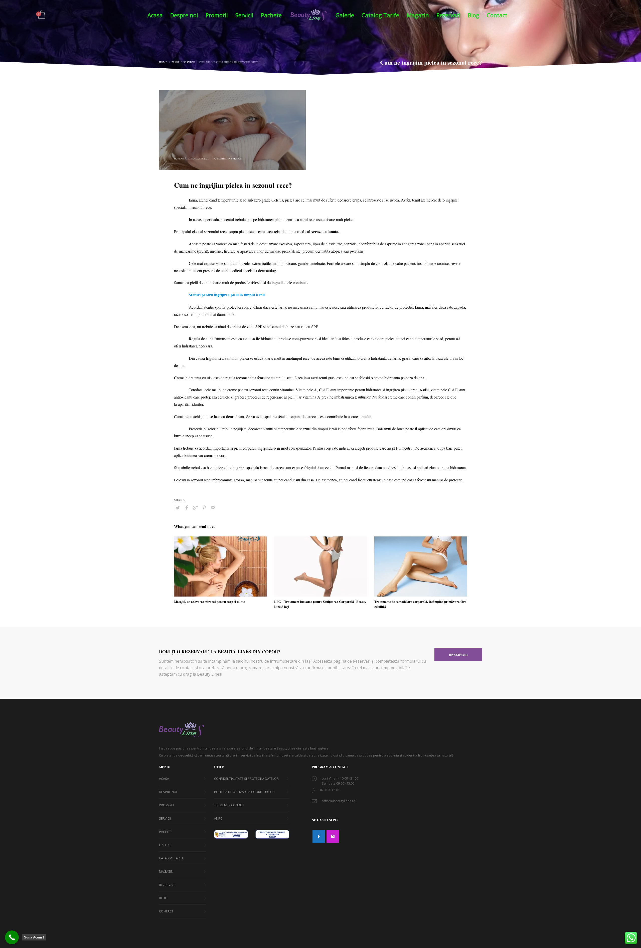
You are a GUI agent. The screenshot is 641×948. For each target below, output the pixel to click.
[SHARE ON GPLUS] (195, 507)
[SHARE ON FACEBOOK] (186, 507)
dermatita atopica (328, 251)
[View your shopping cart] (41, 15)
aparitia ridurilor (190, 404)
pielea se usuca (251, 358)
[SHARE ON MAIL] (213, 507)
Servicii (236, 158)
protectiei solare (239, 307)
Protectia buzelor (202, 428)
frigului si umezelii (318, 467)
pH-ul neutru (402, 448)
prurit (202, 251)
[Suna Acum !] (12, 937)
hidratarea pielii (270, 219)
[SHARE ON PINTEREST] (204, 507)
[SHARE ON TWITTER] (178, 507)
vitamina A (311, 397)
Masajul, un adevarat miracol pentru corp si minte (209, 601)
